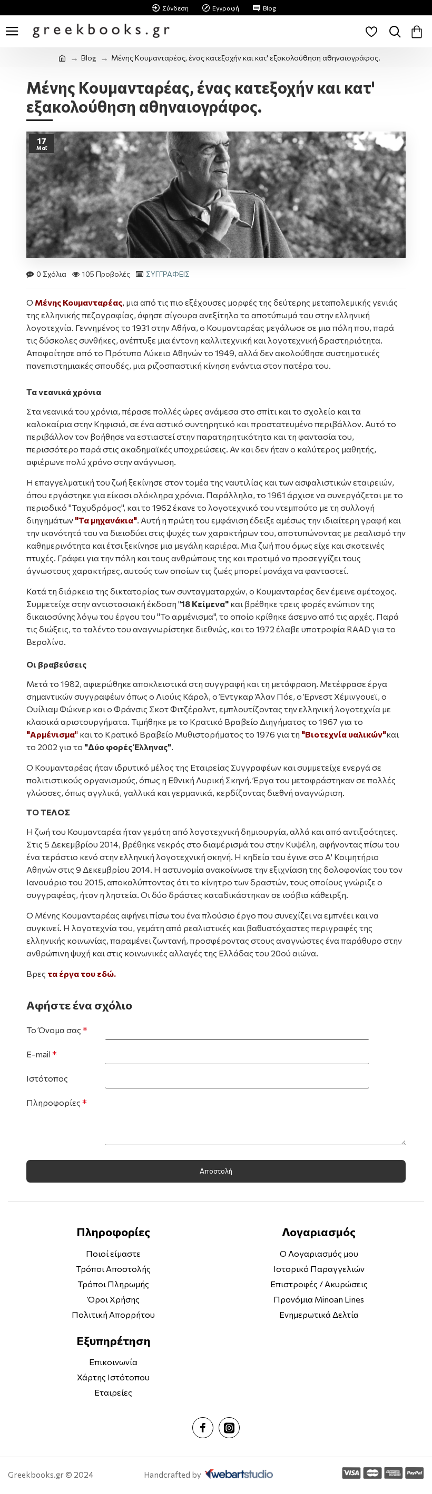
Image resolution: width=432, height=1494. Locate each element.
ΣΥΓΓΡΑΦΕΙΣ (168, 273)
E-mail (38, 1054)
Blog (88, 57)
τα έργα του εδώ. (82, 973)
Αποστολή (216, 1171)
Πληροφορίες (53, 1102)
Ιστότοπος (47, 1078)
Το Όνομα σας (53, 1030)
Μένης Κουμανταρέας (78, 302)
